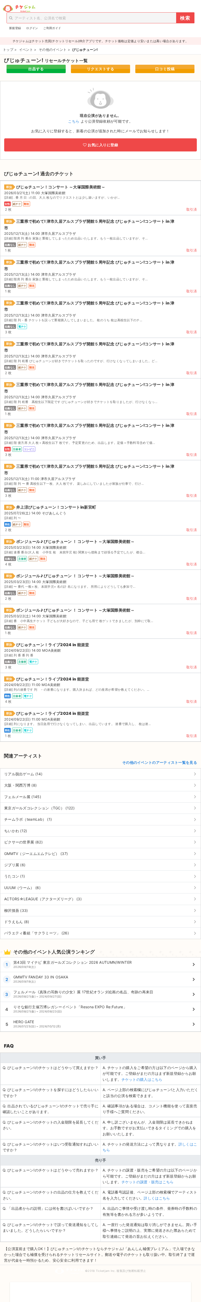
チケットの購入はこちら (142, 1079)
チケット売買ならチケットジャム (19, 8)
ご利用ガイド (52, 28)
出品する (36, 69)
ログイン (32, 28)
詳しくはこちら (157, 1198)
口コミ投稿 (165, 69)
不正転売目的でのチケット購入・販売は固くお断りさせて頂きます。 (100, 1289)
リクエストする (100, 69)
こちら (73, 121)
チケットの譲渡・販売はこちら (147, 1182)
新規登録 (15, 28)
